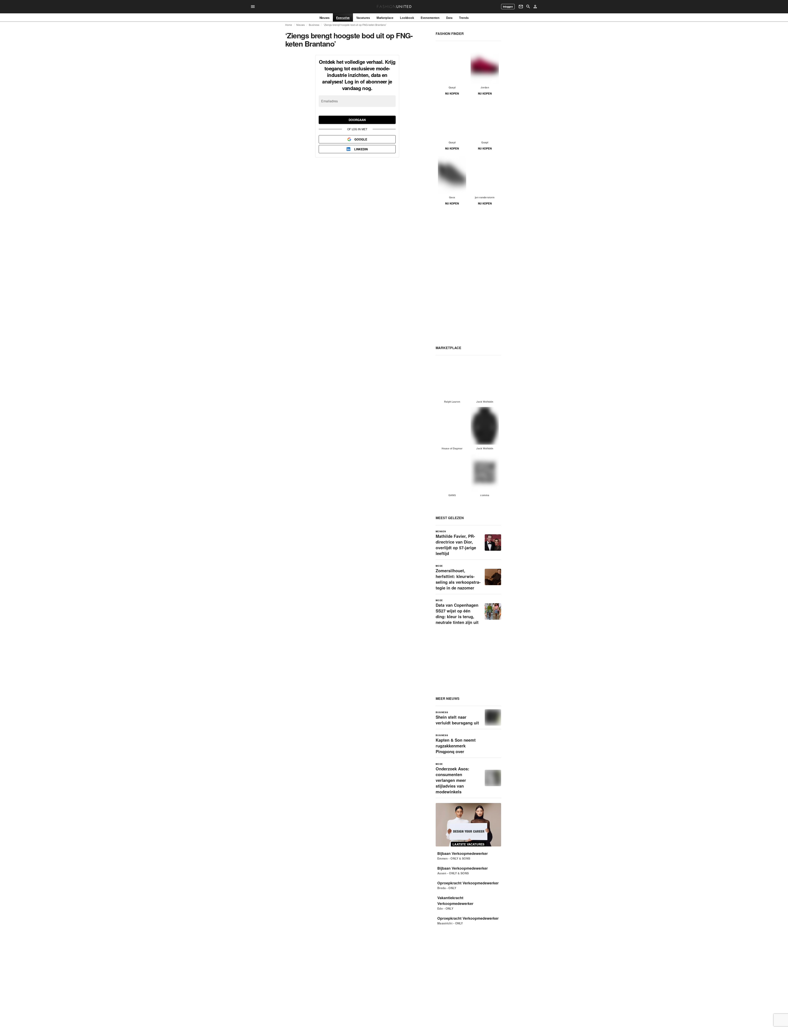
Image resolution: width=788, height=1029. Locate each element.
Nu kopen (452, 93)
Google (360, 139)
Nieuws (300, 24)
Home (288, 24)
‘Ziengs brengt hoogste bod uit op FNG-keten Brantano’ (354, 24)
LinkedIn (361, 149)
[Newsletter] (521, 6)
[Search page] (528, 6)
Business (314, 24)
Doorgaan (357, 120)
